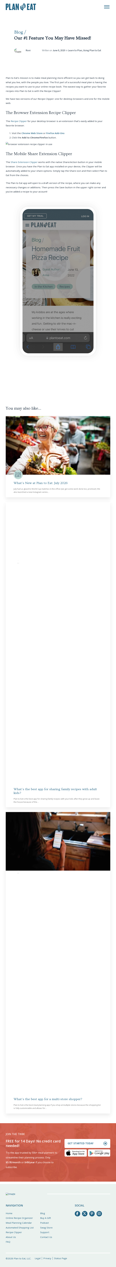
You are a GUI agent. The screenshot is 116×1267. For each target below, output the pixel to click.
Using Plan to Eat (92, 50)
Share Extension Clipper (24, 162)
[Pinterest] (92, 1213)
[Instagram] (99, 1213)
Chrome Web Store (32, 133)
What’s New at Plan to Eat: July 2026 (41, 483)
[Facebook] (77, 1213)
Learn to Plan (75, 50)
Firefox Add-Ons (55, 133)
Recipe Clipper (19, 121)
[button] (106, 7)
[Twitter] (84, 1213)
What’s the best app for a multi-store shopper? (48, 1099)
